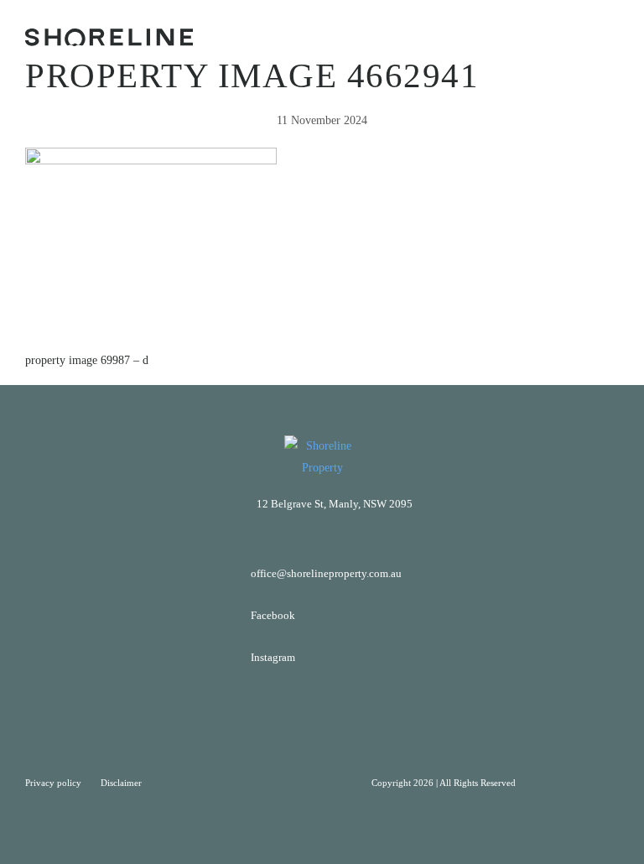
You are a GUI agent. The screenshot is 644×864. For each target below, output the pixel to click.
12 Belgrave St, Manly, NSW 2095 (335, 503)
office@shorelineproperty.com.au (326, 573)
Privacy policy (54, 783)
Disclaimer (121, 783)
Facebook (273, 615)
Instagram (273, 657)
